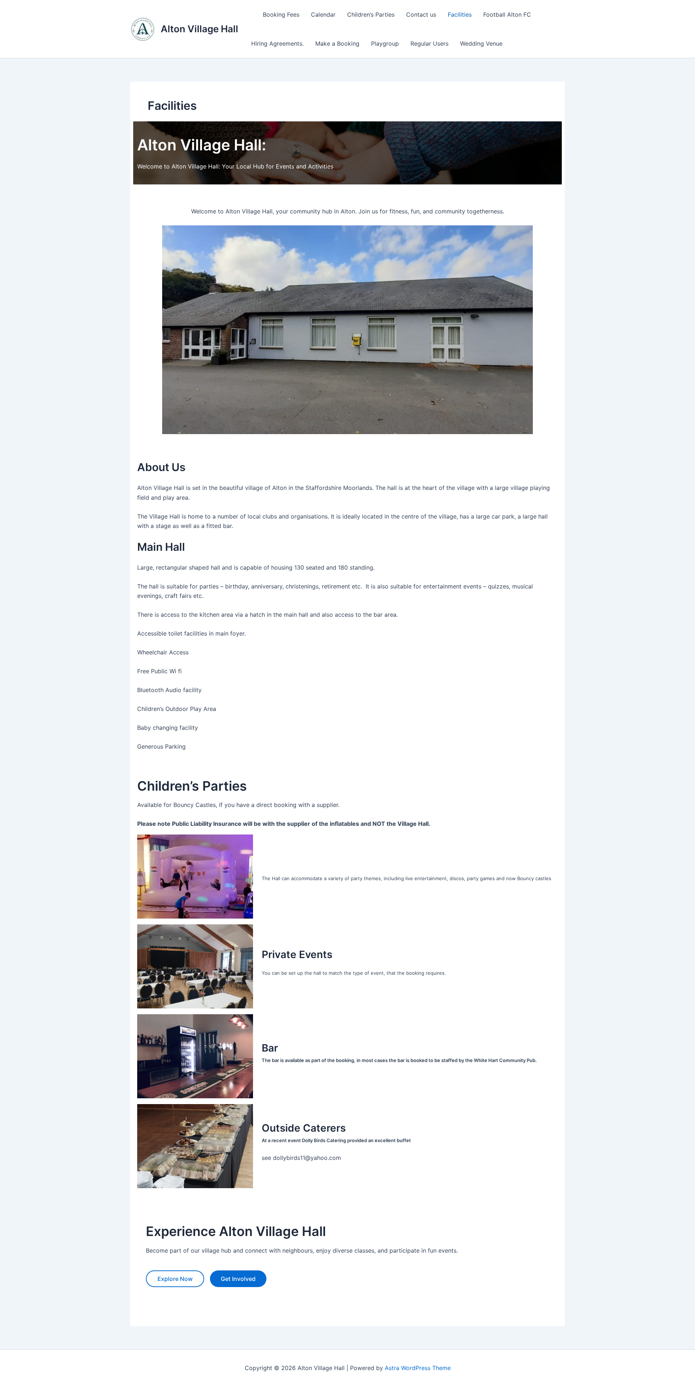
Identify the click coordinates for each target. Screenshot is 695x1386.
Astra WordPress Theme (418, 1368)
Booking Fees (281, 14)
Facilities (460, 14)
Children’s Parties (371, 14)
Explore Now (175, 1278)
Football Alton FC (507, 14)
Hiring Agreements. (277, 43)
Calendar (323, 14)
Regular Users (429, 43)
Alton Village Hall (199, 28)
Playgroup (385, 43)
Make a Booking (337, 43)
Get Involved (238, 1278)
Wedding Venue (481, 43)
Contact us (421, 14)
